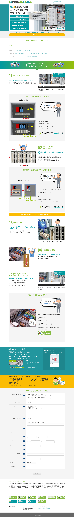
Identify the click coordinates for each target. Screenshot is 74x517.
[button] (51, 80)
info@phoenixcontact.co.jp (58, 1)
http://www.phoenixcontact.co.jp (59, 2)
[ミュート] (62, 86)
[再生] (39, 86)
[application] (51, 80)
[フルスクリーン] (64, 86)
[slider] (51, 86)
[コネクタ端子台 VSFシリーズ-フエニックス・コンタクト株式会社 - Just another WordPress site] (20, 2)
